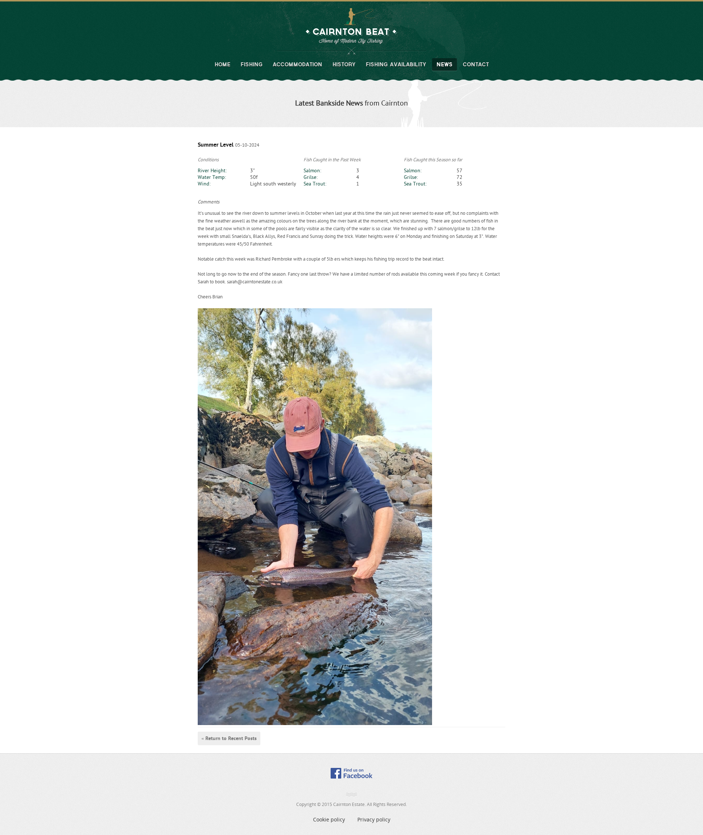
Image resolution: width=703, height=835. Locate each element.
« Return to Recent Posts (229, 738)
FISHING (252, 64)
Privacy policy (373, 819)
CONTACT (476, 64)
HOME (222, 64)
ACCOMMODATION (297, 64)
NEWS (444, 64)
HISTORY (344, 64)
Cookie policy (329, 819)
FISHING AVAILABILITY (396, 64)
